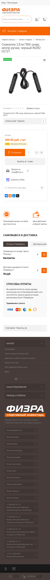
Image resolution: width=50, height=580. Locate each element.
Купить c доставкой (44, 254)
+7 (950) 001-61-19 (13, 504)
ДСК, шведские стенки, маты (16, 367)
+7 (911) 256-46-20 (13, 554)
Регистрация (12, 3)
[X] (17, 195)
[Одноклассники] (10, 195)
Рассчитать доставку (17, 188)
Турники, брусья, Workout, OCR (16, 354)
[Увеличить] (25, 81)
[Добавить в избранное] (44, 60)
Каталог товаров (17, 31)
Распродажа (10, 349)
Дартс (7, 372)
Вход (3, 3)
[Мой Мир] (13, 195)
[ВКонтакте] (6, 195)
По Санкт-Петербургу (15, 244)
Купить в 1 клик (25, 161)
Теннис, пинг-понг (12, 363)
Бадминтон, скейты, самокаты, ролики (20, 358)
